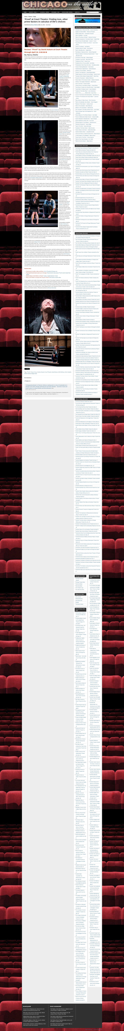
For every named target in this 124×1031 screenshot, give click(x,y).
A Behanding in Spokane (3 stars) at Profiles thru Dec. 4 (81, 614)
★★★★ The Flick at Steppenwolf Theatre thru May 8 (87, 183)
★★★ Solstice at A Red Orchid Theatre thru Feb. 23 (86, 445)
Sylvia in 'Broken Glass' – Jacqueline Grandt (85, 131)
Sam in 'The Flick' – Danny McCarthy (83, 126)
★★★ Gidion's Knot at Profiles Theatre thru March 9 (86, 429)
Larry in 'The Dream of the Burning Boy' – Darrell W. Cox (87, 94)
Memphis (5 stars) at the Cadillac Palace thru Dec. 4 (81, 809)
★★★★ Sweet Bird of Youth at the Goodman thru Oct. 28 (94, 837)
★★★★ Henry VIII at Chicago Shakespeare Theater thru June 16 (94, 747)
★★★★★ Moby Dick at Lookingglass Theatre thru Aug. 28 (88, 361)
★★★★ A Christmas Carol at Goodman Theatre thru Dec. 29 (94, 682)
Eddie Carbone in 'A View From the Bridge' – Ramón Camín (88, 74)
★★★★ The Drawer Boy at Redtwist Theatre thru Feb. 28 (88, 181)
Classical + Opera (44, 12)
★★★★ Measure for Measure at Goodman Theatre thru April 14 (94, 783)
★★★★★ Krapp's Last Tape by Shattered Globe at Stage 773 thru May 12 (95, 935)
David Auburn (55, 372)
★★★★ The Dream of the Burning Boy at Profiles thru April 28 (94, 850)
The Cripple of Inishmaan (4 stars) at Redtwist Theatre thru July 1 (81, 917)
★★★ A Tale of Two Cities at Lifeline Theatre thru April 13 (87, 416)
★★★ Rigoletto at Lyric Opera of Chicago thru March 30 (95, 659)
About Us (77, 12)
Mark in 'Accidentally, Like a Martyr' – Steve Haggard (86, 102)
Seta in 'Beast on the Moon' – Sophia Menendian (85, 129)
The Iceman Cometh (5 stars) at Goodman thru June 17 (80, 939)
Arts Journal (78, 596)
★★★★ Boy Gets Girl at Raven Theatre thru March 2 (95, 688)
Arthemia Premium (88, 1029)
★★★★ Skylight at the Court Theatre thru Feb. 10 (95, 821)
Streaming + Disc (55, 12)
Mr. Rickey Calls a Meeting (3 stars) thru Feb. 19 (80, 821)
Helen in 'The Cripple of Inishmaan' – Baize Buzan (86, 81)
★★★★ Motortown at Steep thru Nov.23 (84, 485)
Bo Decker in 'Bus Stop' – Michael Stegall (84, 57)
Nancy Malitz (34, 24)
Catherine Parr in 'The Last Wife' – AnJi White (85, 63)
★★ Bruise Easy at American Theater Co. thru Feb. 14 (87, 148)
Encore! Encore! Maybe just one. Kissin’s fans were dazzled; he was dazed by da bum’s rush (33, 1009)
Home (25, 12)
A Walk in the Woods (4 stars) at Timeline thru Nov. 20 (80, 647)
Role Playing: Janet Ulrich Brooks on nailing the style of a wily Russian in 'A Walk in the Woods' (61, 1009)
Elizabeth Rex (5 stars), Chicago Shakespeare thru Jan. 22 (81, 740)
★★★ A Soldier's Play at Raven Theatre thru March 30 (95, 619)
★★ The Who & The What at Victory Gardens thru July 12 (88, 243)
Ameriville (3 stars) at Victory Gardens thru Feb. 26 (80, 670)
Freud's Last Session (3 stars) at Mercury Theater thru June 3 (81, 758)
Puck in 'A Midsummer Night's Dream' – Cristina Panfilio (87, 116)
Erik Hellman (61, 372)
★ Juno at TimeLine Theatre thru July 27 (84, 401)
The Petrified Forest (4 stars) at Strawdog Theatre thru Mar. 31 (80, 953)
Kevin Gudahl (68, 372)
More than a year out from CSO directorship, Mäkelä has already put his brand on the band (34, 1013)
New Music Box (79, 600)
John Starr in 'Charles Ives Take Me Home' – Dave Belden (88, 87)
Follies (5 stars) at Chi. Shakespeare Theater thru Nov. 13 (80, 753)
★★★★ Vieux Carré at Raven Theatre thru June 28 (86, 531)
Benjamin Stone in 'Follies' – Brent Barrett (84, 48)
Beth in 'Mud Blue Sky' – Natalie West (83, 50)
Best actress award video (55, 277)
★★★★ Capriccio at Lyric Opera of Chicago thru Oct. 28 (87, 301)
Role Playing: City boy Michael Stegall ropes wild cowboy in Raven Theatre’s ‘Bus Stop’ (60, 1013)
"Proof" (28, 372)
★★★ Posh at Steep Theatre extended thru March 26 (87, 157)
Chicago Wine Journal (67, 12)
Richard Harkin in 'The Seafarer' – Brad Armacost (86, 122)
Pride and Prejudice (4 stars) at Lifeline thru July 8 (81, 836)
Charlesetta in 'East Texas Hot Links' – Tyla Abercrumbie (87, 64)
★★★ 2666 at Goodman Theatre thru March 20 (85, 150)
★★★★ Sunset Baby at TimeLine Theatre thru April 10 (87, 179)
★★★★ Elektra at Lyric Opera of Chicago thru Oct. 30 (95, 717)
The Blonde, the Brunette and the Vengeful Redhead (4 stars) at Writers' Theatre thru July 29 (81, 899)
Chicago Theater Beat (80, 582)
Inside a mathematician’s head (51, 276)
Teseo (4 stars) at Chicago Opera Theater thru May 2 (81, 886)
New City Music (79, 585)
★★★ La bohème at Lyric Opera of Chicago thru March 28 (95, 639)
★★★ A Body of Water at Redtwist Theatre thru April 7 (95, 614)
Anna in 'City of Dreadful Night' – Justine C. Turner (86, 40)
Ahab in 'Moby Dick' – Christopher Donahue (85, 33)
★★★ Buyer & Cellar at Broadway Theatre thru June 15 (87, 423)
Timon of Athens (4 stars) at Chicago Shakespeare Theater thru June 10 (81, 993)
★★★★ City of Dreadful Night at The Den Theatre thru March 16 (95, 699)
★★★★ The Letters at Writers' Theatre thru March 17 (94, 855)
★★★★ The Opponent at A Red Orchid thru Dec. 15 (95, 872)
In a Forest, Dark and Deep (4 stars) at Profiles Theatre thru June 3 (81, 782)
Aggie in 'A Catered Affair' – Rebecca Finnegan (85, 31)
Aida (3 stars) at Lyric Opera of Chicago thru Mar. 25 (80, 652)
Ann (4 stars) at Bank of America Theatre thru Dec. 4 (81, 685)
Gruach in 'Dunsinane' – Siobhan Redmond (84, 77)
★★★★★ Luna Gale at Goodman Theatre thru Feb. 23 (87, 547)
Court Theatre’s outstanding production (64, 76)
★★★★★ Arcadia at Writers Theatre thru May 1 (86, 199)
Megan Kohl (37, 242)
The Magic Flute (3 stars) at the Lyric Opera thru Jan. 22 (81, 944)
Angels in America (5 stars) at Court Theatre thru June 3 (80, 679)
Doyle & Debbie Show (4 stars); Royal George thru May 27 (81, 735)
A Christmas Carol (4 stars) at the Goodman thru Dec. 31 (94, 983)
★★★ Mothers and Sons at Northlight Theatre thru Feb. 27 (88, 155)
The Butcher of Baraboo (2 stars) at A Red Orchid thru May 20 (81, 906)
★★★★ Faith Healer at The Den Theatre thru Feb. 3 (95, 722)
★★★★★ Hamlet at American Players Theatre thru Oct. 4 (94, 918)
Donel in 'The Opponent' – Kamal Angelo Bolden (85, 72)
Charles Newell (40, 372)
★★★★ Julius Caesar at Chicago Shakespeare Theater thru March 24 (95, 771)
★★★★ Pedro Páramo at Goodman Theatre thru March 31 (95, 808)
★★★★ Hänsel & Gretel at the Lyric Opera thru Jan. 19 (95, 731)
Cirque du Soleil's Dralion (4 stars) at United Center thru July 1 (81, 719)
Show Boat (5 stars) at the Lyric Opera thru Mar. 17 (81, 870)
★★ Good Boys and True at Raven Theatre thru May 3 (87, 408)
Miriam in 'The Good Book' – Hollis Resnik (84, 107)
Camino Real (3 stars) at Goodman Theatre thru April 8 (81, 706)
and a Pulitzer (55, 110)
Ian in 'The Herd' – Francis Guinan (83, 83)
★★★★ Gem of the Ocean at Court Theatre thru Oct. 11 (87, 170)
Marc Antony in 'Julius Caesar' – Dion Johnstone (86, 100)
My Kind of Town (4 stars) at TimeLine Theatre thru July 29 (80, 827)
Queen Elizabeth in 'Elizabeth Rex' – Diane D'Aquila (86, 118)
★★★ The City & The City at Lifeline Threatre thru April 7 (94, 664)
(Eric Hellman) (64, 224)
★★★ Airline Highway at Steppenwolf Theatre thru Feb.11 (87, 244)
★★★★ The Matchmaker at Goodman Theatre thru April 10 (88, 188)
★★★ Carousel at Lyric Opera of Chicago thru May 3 (87, 246)
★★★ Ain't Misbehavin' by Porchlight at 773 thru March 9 (87, 421)
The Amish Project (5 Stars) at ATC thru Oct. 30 (80, 892)
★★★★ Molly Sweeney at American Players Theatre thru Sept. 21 (95, 789)
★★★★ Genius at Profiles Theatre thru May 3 (85, 306)
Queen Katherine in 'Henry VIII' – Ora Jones (85, 120)
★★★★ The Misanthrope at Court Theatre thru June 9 (94, 866)
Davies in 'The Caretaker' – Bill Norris (83, 70)
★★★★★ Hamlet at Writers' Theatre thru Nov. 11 (94, 924)
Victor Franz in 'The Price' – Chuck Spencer (85, 137)
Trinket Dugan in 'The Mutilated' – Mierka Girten (85, 135)
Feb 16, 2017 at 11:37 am (31, 389)
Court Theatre (48, 372)
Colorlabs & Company (98, 1029)
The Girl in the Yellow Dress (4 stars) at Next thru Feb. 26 (80, 928)
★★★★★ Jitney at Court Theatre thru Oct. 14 (95, 929)
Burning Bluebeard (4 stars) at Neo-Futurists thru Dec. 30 (80, 695)
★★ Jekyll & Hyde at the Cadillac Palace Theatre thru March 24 (95, 600)
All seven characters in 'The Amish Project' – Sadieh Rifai (87, 39)
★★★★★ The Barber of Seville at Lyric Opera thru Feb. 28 (88, 560)
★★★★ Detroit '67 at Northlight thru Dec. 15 (85, 465)
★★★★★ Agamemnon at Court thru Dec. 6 (85, 197)
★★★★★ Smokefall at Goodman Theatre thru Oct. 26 (87, 370)
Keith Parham (66, 253)
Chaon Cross (64, 159)
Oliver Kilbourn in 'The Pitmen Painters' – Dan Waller (86, 115)
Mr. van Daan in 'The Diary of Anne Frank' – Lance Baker (87, 109)
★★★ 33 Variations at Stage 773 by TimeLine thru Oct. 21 (94, 609)
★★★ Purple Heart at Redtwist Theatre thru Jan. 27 (94, 645)
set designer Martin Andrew (36, 177)
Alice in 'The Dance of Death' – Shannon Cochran (86, 37)
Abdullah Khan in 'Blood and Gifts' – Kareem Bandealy (87, 29)
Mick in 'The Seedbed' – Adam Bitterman (84, 105)
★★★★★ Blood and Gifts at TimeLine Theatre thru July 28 (95, 913)
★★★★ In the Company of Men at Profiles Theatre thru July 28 (95, 753)
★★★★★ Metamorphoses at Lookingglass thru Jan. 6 (95, 940)
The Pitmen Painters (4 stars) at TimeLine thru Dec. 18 (80, 958)
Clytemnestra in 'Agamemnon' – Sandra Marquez (86, 68)
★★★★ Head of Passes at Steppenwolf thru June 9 (95, 737)
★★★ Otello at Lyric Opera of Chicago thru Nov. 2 (86, 440)
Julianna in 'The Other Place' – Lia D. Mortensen (85, 91)
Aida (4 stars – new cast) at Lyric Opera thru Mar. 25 (81, 658)
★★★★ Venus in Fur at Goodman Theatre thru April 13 (87, 529)
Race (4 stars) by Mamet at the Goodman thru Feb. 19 (81, 841)
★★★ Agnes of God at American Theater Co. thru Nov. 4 (94, 625)
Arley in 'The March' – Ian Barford (82, 46)
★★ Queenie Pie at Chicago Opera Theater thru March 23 (88, 414)
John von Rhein (79, 584)
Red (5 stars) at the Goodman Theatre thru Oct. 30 (80, 847)
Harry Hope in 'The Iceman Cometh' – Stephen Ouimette (87, 79)
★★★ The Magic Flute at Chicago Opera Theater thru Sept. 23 (95, 677)
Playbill (77, 602)
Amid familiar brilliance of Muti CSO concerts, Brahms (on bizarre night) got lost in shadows (34, 1021)
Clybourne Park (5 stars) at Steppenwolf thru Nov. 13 (81, 724)
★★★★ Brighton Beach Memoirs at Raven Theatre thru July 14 (95, 693)
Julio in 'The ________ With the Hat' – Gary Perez (86, 92)
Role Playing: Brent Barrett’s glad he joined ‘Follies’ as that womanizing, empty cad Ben (61, 1024)
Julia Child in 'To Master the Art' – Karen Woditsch (86, 89)
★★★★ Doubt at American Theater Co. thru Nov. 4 (94, 711)
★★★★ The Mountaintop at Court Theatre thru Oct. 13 (87, 523)
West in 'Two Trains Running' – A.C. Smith (84, 139)
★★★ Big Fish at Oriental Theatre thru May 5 (94, 630)
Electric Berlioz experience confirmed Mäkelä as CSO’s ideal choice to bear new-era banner (34, 1024)
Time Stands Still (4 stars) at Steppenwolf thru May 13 (80, 987)
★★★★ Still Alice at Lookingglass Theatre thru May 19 (94, 826)
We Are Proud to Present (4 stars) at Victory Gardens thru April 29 (81, 998)
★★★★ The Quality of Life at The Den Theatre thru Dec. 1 (95, 877)
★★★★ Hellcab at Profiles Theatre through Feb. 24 (95, 742)
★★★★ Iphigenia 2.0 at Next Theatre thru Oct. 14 (95, 758)
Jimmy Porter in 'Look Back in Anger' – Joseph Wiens (87, 85)
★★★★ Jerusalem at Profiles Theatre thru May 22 (86, 172)
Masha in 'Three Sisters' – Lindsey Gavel (84, 103)
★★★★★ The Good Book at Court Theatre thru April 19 (87, 379)
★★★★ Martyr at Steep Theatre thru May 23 (85, 319)
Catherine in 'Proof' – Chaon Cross (83, 61)
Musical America (79, 598)
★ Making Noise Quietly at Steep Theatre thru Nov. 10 (95, 582)
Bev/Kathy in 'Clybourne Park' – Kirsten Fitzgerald (86, 52)
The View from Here (80, 589)
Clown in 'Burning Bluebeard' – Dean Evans (84, 66)
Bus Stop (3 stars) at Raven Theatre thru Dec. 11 (81, 701)
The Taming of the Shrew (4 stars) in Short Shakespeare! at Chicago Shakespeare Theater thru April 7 (81, 977)
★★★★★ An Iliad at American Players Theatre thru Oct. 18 (88, 356)
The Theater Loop (79, 587)
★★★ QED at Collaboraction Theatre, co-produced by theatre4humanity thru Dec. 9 (95, 652)
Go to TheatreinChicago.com (50, 271)
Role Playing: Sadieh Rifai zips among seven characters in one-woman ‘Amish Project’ (61, 1017)
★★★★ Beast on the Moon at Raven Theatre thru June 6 (87, 299)
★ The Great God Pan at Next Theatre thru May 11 (86, 407)
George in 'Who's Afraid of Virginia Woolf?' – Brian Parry (87, 76)
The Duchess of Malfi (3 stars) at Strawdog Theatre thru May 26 (81, 922)
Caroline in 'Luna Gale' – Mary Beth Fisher (84, 59)
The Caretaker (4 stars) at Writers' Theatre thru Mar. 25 (81, 911)
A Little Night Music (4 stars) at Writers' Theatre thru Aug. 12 (81, 634)
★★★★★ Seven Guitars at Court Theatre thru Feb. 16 (87, 556)
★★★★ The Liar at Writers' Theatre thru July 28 (95, 861)
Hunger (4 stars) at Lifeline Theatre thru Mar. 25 (81, 776)
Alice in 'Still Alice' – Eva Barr (81, 35)
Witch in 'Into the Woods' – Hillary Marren (84, 141)
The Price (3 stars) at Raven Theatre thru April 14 (81, 964)
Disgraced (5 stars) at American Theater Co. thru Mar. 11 (80, 730)
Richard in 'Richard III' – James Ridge (83, 124)
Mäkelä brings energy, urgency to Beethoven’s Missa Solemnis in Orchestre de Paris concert (34, 1017)
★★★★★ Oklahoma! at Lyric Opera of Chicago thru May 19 (95, 945)
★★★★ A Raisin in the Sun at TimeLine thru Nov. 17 (86, 454)
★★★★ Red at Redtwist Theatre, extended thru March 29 (88, 321)
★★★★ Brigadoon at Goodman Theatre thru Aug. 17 (87, 460)
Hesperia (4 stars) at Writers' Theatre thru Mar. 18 (80, 771)
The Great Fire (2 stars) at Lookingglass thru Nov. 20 (81, 933)
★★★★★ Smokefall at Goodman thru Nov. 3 (85, 558)
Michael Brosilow (52, 287)
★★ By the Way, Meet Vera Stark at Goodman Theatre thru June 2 (95, 594)
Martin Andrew (27, 373)
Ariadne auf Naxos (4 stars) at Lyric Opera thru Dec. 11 (80, 690)
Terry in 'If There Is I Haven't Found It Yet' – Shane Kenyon (88, 133)
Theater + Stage (33, 12)
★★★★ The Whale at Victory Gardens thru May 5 (94, 882)
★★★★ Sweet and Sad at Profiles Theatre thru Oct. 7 (95, 832)
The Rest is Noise (79, 604)
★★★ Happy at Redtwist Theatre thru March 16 (86, 430)
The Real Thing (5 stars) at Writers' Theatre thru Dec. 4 (81, 969)
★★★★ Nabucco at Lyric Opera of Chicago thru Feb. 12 (87, 173)
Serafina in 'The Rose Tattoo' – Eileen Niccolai (85, 128)
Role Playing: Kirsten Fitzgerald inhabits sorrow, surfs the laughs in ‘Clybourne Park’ (61, 1021)
